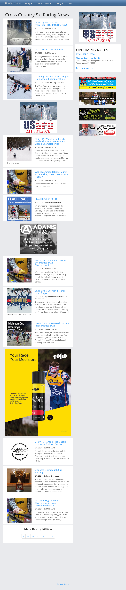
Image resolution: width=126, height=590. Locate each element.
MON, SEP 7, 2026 (85, 54)
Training (58, 3)
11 (28, 536)
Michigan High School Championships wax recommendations (46, 503)
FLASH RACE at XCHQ (46, 198)
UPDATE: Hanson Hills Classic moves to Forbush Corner (50, 443)
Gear (47, 3)
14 (43, 536)
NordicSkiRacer (13, 3)
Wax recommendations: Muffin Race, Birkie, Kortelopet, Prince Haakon (51, 174)
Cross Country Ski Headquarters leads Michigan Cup (52, 324)
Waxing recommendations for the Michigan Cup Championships (51, 263)
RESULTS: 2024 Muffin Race (49, 49)
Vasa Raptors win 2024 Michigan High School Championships (52, 78)
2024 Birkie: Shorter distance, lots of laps (50, 292)
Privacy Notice (63, 584)
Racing (28, 3)
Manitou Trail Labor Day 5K (88, 58)
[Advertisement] (63, 563)
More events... (86, 68)
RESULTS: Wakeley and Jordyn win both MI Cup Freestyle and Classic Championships (51, 141)
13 (38, 536)
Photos (69, 3)
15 (48, 536)
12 (33, 536)
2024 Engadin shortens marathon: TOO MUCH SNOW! (51, 24)
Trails (38, 3)
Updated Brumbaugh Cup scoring (48, 471)
